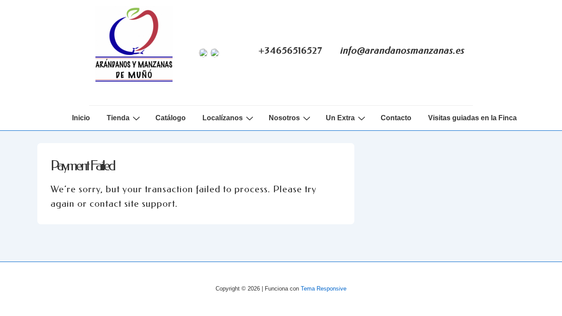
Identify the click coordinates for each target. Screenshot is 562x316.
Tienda (118, 118)
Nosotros (284, 118)
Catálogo (170, 118)
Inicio (81, 118)
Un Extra (340, 118)
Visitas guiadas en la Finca (472, 118)
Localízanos (222, 118)
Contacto (396, 118)
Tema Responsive (323, 288)
